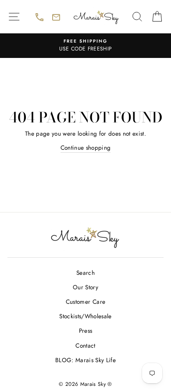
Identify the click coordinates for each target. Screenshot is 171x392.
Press (86, 330)
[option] (85, 46)
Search (85, 272)
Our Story (85, 287)
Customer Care (85, 301)
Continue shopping (86, 147)
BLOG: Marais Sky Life (85, 360)
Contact (85, 345)
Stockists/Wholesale (85, 316)
